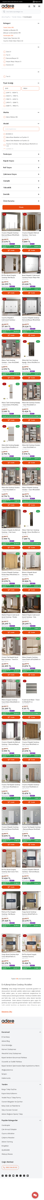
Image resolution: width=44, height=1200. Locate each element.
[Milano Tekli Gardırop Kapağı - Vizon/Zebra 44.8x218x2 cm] (11, 391)
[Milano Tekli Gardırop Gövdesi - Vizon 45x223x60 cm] (11, 348)
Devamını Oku (7, 1012)
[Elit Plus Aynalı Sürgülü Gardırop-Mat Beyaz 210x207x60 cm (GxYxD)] (11, 264)
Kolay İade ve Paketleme (11, 1106)
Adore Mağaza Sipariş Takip (12, 1114)
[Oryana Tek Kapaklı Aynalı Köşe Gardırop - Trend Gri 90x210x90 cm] (11, 646)
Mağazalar (38, 1)
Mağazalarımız (7, 1070)
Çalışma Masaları (8, 1138)
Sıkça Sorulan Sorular (10, 1110)
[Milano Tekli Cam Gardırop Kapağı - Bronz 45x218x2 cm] (31, 518)
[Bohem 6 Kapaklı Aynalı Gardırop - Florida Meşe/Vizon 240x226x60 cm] (31, 561)
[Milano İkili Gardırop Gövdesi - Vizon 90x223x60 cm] (31, 391)
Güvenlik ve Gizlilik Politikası (12, 1062)
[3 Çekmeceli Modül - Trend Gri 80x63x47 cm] (31, 688)
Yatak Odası (16, 17)
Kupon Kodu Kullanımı (9, 1093)
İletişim (4, 1074)
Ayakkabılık (6, 1150)
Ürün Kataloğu (7, 1045)
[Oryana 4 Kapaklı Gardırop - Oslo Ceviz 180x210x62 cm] (31, 730)
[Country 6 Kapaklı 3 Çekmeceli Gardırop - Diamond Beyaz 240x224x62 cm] (11, 306)
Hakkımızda (6, 1078)
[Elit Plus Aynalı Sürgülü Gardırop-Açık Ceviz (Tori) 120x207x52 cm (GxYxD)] (11, 858)
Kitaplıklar (5, 1146)
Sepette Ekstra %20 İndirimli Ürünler (12, 1)
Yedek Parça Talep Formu (11, 1098)
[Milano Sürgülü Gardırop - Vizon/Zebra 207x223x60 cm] (31, 646)
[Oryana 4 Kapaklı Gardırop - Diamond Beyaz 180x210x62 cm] (11, 221)
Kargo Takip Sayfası (9, 1089)
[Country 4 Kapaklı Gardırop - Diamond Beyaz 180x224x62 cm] (31, 306)
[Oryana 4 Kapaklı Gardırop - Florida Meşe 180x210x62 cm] (11, 561)
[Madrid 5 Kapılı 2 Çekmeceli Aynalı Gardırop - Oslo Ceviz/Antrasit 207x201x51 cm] (31, 603)
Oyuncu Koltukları (8, 1133)
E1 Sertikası (6, 1037)
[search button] (4, 12)
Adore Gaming (7, 1142)
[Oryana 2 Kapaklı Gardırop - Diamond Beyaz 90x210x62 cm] (11, 815)
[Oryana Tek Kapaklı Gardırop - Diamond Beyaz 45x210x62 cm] (31, 815)
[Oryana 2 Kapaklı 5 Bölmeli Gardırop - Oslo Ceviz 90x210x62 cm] (31, 221)
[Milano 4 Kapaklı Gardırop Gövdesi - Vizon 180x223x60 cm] (31, 476)
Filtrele (21, 207)
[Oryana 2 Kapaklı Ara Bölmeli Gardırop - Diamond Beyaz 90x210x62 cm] (11, 730)
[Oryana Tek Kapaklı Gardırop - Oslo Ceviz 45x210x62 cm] (11, 773)
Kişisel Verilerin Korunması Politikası (14, 1058)
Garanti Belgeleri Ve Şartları (12, 1102)
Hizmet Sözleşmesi (9, 1049)
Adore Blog (6, 1041)
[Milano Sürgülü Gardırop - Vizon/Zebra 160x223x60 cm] (11, 688)
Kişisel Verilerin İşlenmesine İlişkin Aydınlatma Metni (20, 1066)
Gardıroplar (6, 1125)
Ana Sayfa (6, 17)
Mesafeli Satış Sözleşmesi (11, 1053)
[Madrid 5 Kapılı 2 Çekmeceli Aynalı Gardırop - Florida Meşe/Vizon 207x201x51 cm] (11, 603)
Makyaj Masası (7, 1154)
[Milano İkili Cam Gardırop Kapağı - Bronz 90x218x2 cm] (31, 348)
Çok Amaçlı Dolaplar (9, 1129)
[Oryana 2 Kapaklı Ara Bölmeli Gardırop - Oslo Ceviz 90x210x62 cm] (11, 518)
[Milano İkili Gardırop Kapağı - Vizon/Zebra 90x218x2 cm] (11, 433)
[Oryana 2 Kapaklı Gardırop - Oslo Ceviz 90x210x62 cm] (31, 773)
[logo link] (11, 6)
